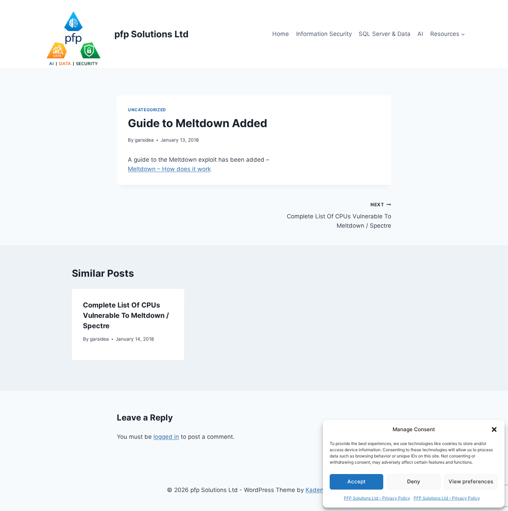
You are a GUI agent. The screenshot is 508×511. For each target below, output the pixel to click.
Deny (413, 481)
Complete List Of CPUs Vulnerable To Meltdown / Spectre (339, 215)
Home (280, 33)
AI (420, 33)
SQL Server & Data (385, 33)
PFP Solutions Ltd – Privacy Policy (377, 498)
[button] (494, 429)
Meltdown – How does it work (169, 168)
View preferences (471, 481)
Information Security (324, 33)
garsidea (144, 140)
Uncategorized (147, 109)
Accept (356, 481)
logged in (166, 436)
